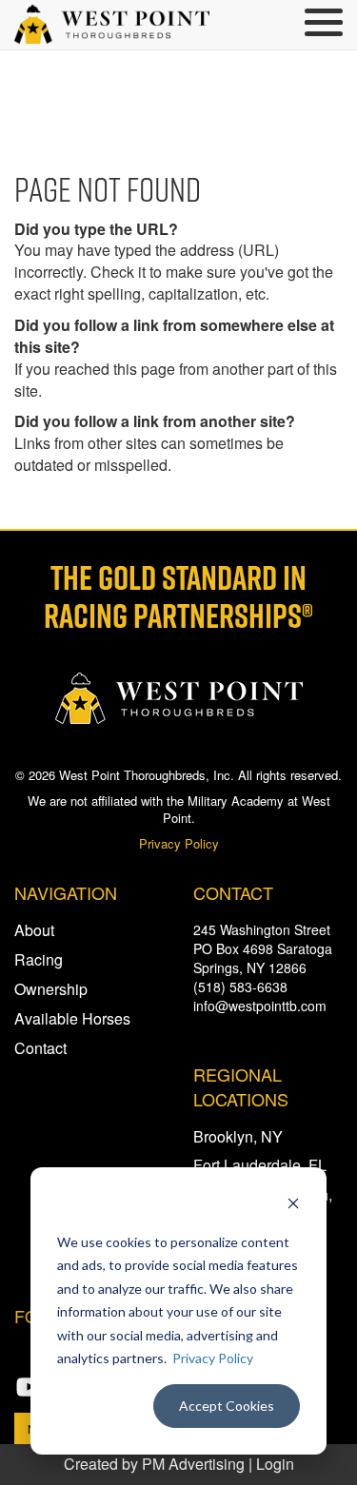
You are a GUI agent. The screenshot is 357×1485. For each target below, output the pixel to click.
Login (275, 1464)
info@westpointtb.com (260, 1005)
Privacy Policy (212, 1358)
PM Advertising (193, 1464)
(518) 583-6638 (240, 986)
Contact (40, 1048)
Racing (38, 959)
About (34, 930)
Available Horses (72, 1018)
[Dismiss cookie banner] (293, 1206)
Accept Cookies (226, 1405)
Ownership (51, 989)
